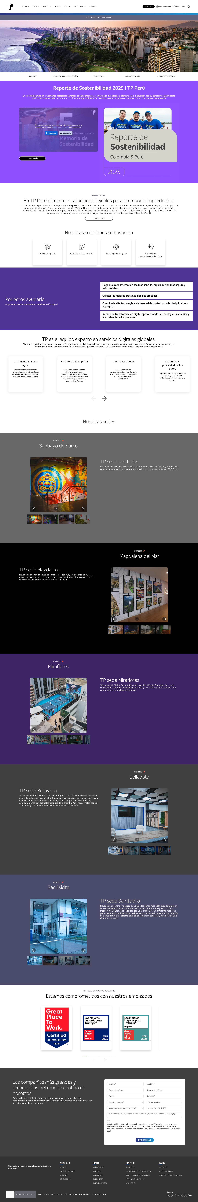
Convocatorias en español (65, 76)
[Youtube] (190, 1195)
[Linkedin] (168, 1195)
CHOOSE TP (163, 1167)
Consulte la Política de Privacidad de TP (130, 1128)
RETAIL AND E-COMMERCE (135, 1179)
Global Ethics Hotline (99, 1194)
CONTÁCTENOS (148, 6)
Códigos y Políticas (166, 76)
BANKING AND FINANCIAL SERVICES (138, 1171)
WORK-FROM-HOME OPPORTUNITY (171, 1175)
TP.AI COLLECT (98, 1179)
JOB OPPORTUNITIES (166, 1171)
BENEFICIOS (99, 76)
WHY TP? (25, 7)
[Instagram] (181, 1195)
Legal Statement (84, 1194)
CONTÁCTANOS (65, 1179)
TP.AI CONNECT (98, 1167)
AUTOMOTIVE (130, 1183)
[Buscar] (188, 6)
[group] (99, 398)
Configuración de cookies (46, 1194)
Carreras (32, 76)
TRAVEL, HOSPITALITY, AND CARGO (138, 1175)
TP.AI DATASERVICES (100, 1183)
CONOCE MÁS (32, 158)
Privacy (59, 1194)
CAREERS (67, 7)
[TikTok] (185, 1195)
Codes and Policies (70, 1194)
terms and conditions (61, 127)
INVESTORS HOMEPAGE (68, 1171)
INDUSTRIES (46, 7)
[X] (172, 1195)
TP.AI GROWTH (98, 1175)
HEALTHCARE (130, 1167)
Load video (52, 133)
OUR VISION (64, 1175)
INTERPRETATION (132, 76)
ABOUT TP (63, 1167)
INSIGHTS (57, 7)
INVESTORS (93, 7)
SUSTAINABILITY (79, 7)
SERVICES (35, 7)
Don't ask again (65, 133)
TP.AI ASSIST (97, 1171)
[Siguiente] (83, 508)
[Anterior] (34, 508)
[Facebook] (177, 1195)
